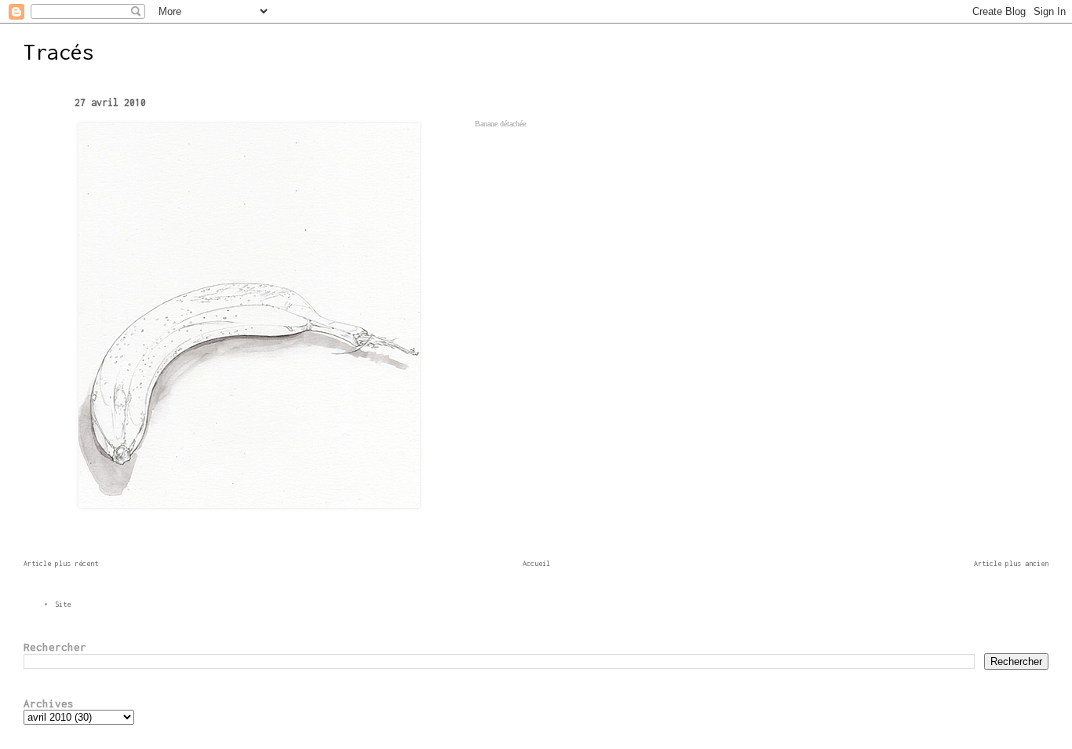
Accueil (536, 563)
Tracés (59, 51)
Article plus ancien (1011, 563)
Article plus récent (61, 563)
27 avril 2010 (110, 102)
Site (63, 604)
